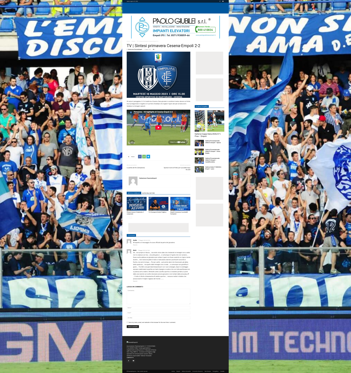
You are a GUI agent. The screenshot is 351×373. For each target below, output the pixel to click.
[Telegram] (148, 156)
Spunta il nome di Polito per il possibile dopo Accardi (177, 168)
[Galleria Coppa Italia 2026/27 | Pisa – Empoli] (209, 121)
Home (128, 41)
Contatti (222, 371)
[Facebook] (220, 1)
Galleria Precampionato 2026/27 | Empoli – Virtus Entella (212, 151)
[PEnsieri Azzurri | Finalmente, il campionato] (137, 204)
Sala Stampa (208, 371)
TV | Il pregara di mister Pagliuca (157, 212)
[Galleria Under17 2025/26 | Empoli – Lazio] (199, 169)
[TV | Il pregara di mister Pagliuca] (158, 204)
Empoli (133, 41)
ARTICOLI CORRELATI (134, 193)
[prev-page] (128, 217)
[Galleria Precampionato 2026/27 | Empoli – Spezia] (199, 143)
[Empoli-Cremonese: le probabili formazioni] (180, 204)
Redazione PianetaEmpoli (135, 49)
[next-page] (131, 217)
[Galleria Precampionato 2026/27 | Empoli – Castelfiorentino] (199, 160)
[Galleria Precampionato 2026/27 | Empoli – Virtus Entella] (199, 152)
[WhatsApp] (144, 156)
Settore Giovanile (186, 371)
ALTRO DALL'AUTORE (148, 193)
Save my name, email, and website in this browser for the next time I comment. (152, 322)
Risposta (135, 245)
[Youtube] (223, 1)
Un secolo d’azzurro (197, 371)
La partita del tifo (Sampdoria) (136, 168)
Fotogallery (215, 371)
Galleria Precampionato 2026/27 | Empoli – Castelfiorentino (212, 160)
